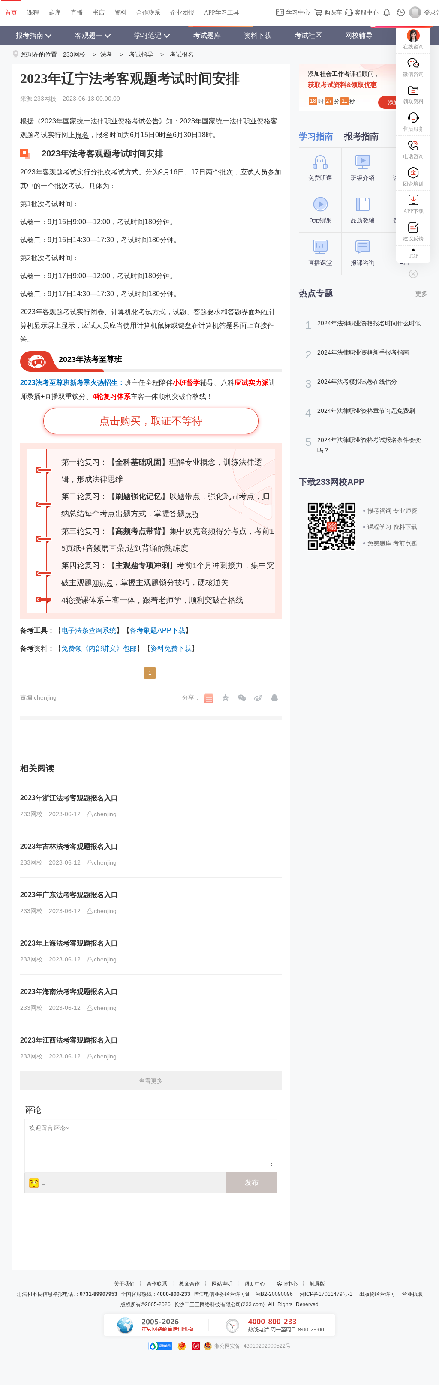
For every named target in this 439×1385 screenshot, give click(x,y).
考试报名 (182, 54)
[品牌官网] (160, 1346)
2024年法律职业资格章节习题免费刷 (360, 412)
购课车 (332, 12)
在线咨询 (413, 47)
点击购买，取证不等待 (150, 421)
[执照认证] (181, 1346)
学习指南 (316, 136)
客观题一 (88, 35)
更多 (421, 293)
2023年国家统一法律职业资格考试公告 (100, 121)
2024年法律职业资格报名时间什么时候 (363, 325)
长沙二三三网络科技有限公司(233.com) (219, 1304)
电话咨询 (413, 156)
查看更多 (151, 1080)
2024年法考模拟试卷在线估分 (351, 383)
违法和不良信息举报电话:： (67, 1294)
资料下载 (257, 35)
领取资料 (413, 102)
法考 (106, 54)
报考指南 (29, 35)
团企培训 (413, 184)
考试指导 (141, 54)
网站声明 (222, 1284)
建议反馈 (413, 239)
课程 (33, 12)
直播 (77, 12)
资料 (120, 12)
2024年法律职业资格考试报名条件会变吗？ (363, 445)
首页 (11, 12)
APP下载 (413, 211)
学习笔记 (148, 35)
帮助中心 (254, 1284)
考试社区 (308, 35)
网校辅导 (359, 35)
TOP (413, 256)
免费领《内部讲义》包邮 (99, 648)
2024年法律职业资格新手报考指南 (357, 354)
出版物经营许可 (377, 1294)
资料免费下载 (171, 648)
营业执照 (412, 1294)
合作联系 (148, 12)
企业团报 (182, 12)
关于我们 (124, 1284)
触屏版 (317, 1284)
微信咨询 (413, 74)
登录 (430, 12)
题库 (55, 12)
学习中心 (297, 12)
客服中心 (366, 12)
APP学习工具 (221, 12)
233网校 (74, 54)
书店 (99, 12)
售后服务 (413, 129)
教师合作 (189, 1284)
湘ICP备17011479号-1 (326, 1294)
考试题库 (207, 35)
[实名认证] (196, 1346)
